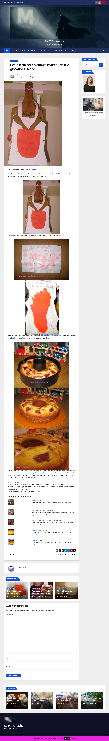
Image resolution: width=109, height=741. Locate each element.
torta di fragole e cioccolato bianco (51, 335)
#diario (35, 77)
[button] (103, 50)
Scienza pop (45, 50)
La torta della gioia (37, 500)
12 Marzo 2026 (88, 703)
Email (8, 658)
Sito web (8, 666)
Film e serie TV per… (29, 50)
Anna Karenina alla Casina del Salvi (65, 699)
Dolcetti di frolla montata (64, 555)
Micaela (20, 75)
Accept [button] (67, 738)
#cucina (30, 77)
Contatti (73, 50)
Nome (8, 650)
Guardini (13, 338)
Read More (73, 738)
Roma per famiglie (59, 50)
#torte (39, 77)
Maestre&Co (86, 695)
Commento (9, 614)
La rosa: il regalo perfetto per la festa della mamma (46, 520)
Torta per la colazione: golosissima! (42, 510)
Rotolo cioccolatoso (17, 555)
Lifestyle (35, 695)
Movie (9, 695)
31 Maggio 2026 (64, 703)
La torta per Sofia (36, 540)
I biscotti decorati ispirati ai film (14, 592)
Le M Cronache (54, 41)
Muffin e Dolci (14, 60)
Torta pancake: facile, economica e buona (41, 592)
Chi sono (15, 50)
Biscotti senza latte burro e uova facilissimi (65, 593)
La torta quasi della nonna (39, 530)
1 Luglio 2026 (13, 703)
